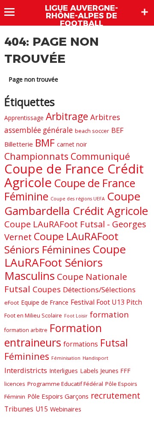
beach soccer (92, 131)
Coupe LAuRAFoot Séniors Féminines (61, 242)
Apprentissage (24, 118)
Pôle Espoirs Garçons (58, 396)
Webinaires (65, 409)
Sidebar (144, 12)
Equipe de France (44, 302)
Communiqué (100, 156)
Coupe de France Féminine (69, 189)
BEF (117, 130)
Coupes (47, 289)
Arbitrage (67, 116)
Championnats (36, 156)
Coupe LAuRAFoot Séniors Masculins (65, 262)
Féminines (26, 356)
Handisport (95, 358)
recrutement (115, 395)
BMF (45, 143)
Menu (13, 12)
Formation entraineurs (53, 335)
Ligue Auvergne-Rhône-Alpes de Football (81, 15)
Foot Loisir (76, 316)
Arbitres (105, 117)
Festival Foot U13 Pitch (106, 302)
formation (109, 314)
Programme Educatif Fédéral (65, 384)
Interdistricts (25, 370)
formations (80, 344)
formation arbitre (25, 330)
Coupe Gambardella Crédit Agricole (76, 203)
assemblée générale (38, 130)
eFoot (11, 302)
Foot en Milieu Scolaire (33, 315)
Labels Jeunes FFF (105, 371)
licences (14, 384)
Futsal (114, 343)
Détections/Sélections (99, 289)
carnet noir (72, 144)
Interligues (63, 371)
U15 (42, 409)
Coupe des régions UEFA (77, 199)
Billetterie (18, 144)
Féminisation (65, 358)
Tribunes (18, 409)
